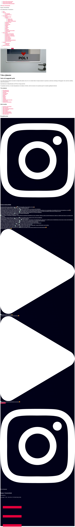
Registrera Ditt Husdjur (7, 101)
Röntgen (4, 96)
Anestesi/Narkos (6, 91)
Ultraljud (4, 98)
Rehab (4, 95)
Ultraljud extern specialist (7, 99)
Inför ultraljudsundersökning (8, 108)
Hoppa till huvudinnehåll (7, 2)
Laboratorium (5, 93)
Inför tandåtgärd (6, 109)
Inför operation (5, 107)
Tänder (4, 97)
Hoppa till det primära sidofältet (8, 3)
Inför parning (5, 110)
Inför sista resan (6, 113)
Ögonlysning (5, 100)
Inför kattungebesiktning (7, 112)
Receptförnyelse (6, 90)
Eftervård (4, 92)
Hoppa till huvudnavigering (8, 1)
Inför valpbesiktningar (7, 111)
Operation (5, 94)
